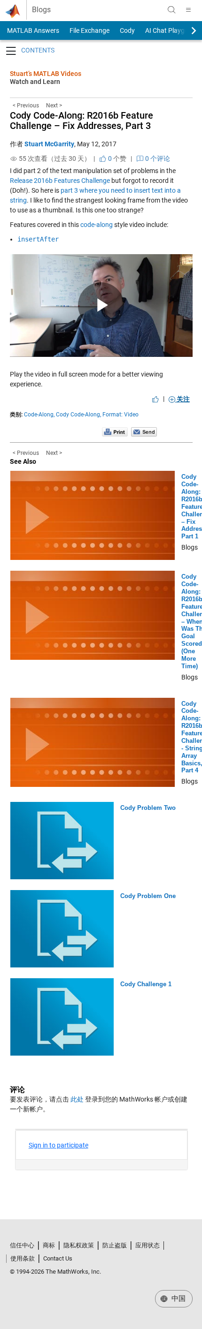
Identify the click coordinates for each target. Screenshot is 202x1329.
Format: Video (120, 414)
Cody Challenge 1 (145, 984)
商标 (49, 1245)
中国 (178, 1298)
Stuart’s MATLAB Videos (45, 73)
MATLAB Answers (32, 30)
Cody (127, 30)
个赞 (116, 158)
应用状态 (147, 1245)
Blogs (41, 10)
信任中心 (22, 1245)
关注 (182, 399)
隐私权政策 (78, 1245)
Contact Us (57, 1258)
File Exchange (89, 30)
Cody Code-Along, (78, 414)
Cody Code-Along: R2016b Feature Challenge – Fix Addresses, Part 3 (81, 120)
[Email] (144, 431)
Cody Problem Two (148, 807)
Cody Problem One (148, 895)
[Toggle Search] (171, 10)
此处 (77, 1099)
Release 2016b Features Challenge (60, 180)
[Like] (155, 399)
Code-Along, (39, 414)
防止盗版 (114, 1245)
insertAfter (38, 239)
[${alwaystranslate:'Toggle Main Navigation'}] (188, 10)
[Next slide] (185, 30)
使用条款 (22, 1258)
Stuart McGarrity (49, 144)
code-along (96, 224)
